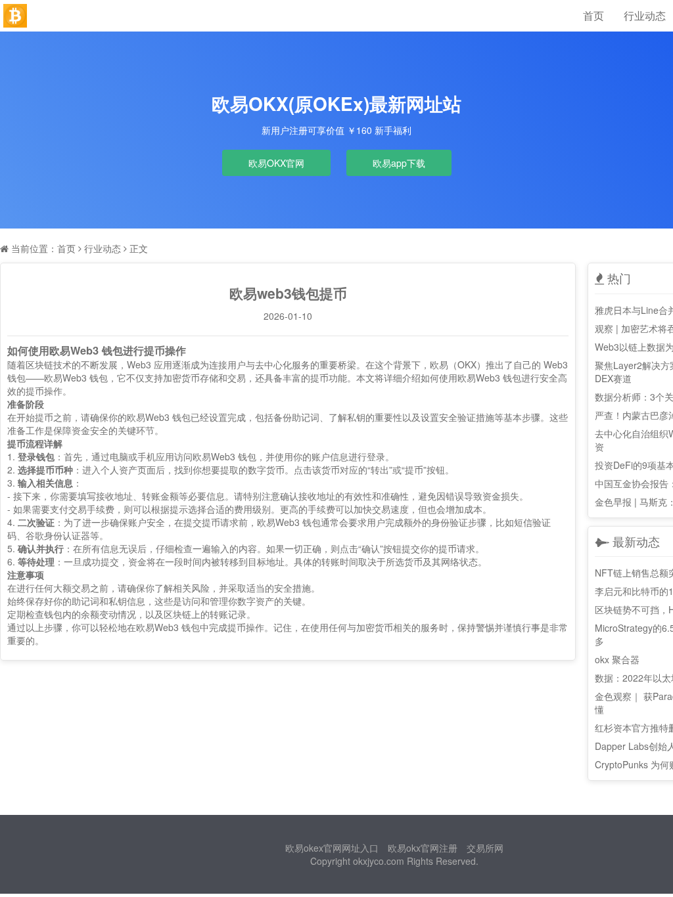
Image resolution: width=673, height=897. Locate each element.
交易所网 (485, 847)
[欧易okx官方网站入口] (15, 16)
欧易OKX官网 (276, 162)
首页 (593, 15)
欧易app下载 (399, 162)
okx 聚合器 (617, 659)
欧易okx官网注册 (422, 847)
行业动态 (645, 15)
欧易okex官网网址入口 (332, 847)
